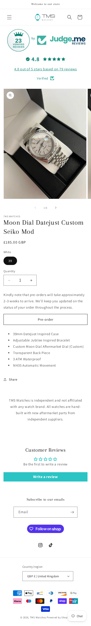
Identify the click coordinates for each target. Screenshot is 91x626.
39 (10, 261)
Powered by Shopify (59, 617)
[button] (9, 17)
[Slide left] (35, 208)
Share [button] (13, 379)
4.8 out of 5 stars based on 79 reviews (45, 69)
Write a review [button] (45, 476)
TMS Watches (38, 617)
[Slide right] (56, 208)
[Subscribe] (72, 512)
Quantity (9, 271)
